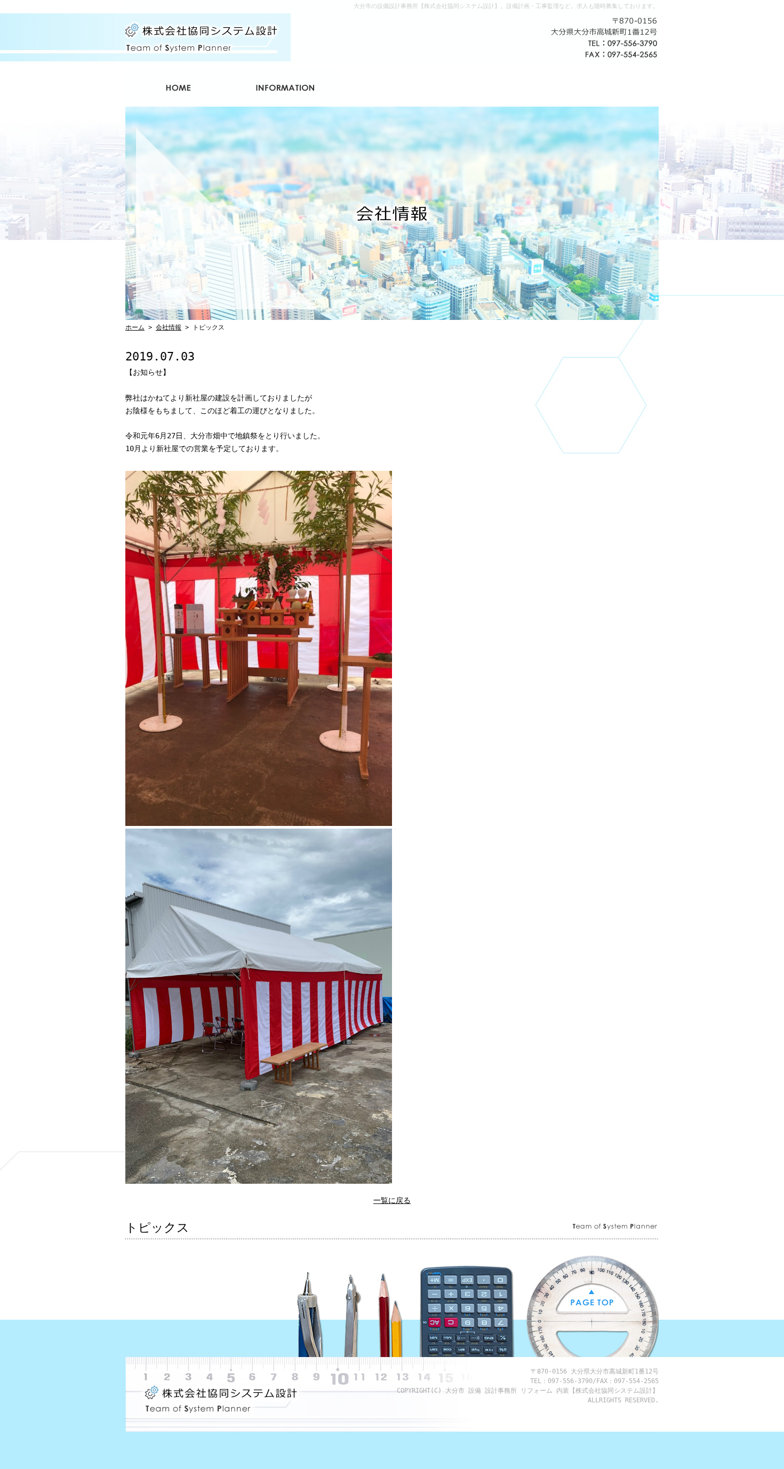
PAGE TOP (592, 1298)
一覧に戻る (392, 1200)
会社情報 (285, 88)
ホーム (178, 88)
